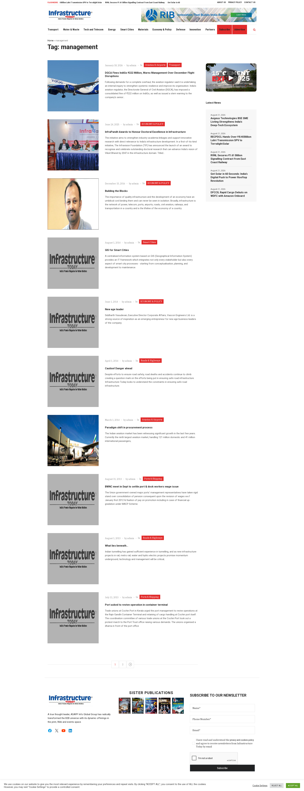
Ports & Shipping (153, 478)
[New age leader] (73, 322)
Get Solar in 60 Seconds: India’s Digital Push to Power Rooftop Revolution (178, 2)
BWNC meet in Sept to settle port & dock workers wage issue (142, 486)
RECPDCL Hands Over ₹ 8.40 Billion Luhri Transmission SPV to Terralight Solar (231, 140)
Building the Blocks (116, 190)
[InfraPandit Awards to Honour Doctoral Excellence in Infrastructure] (73, 144)
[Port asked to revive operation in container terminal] (73, 617)
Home (50, 40)
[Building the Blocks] (73, 204)
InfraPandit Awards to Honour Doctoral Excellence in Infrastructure (145, 131)
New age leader (114, 309)
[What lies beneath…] (73, 558)
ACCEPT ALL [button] (293, 785)
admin (133, 65)
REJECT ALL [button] (277, 785)
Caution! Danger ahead (118, 368)
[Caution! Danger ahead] (73, 381)
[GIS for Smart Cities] (73, 263)
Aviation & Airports (155, 65)
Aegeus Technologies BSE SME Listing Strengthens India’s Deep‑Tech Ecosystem (229, 122)
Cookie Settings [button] (260, 785)
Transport (174, 65)
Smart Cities (149, 242)
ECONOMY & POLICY (152, 124)
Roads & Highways (150, 360)
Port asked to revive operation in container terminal (136, 604)
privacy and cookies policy (242, 740)
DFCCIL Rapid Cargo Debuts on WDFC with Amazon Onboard (229, 194)
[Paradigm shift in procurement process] (73, 440)
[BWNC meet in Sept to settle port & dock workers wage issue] (73, 499)
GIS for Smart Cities (117, 250)
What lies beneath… (116, 545)
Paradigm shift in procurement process (128, 427)
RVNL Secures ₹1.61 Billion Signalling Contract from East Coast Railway (115, 2)
